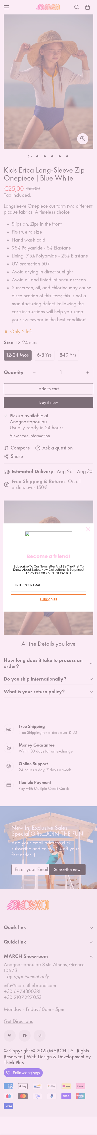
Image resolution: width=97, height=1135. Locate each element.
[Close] (88, 529)
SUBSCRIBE (48, 599)
